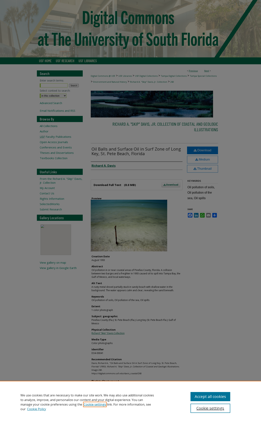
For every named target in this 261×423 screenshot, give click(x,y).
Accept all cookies (210, 396)
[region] (130, 402)
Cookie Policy (36, 409)
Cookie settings (95, 404)
